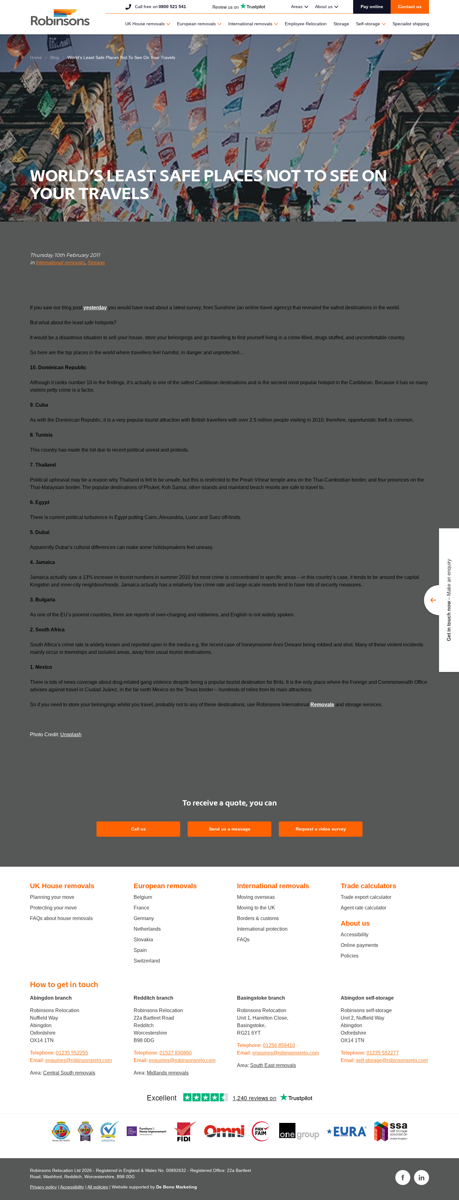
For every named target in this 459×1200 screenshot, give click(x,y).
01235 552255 (72, 1053)
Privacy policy (43, 1186)
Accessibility (354, 934)
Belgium (143, 897)
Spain (140, 950)
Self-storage (368, 23)
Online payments (359, 945)
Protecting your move (53, 907)
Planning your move (52, 897)
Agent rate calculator (363, 907)
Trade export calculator (366, 897)
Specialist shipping (410, 23)
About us (324, 6)
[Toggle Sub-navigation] (306, 7)
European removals (196, 23)
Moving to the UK (256, 907)
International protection (262, 929)
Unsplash (70, 734)
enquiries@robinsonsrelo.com (78, 1060)
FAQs (243, 939)
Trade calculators (368, 886)
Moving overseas (256, 897)
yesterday (95, 307)
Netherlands (147, 929)
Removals (322, 704)
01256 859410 (279, 1045)
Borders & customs (258, 918)
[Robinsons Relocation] (60, 17)
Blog (54, 57)
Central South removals (69, 1072)
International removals (250, 23)
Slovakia (143, 939)
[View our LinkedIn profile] (421, 1177)
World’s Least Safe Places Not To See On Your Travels (121, 57)
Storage (341, 23)
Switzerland (147, 960)
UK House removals (145, 23)
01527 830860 (176, 1053)
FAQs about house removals (61, 918)
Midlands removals (168, 1072)
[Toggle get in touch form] (441, 600)
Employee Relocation (306, 23)
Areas (297, 6)
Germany (144, 918)
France (141, 907)
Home (36, 57)
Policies (349, 955)
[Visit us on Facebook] (402, 1177)
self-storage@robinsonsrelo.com (392, 1060)
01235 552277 (383, 1053)
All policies (97, 1186)
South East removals (273, 1065)
